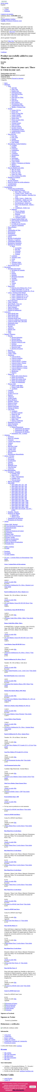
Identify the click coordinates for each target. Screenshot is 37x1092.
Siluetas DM (15, 515)
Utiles (9, 332)
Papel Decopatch (13, 300)
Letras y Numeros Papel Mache (17, 292)
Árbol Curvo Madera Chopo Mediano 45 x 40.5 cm (17, 705)
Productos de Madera (14, 513)
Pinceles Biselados (16, 340)
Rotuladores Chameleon (15, 243)
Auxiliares (14, 388)
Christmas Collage (20, 217)
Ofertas (6, 521)
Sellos (9, 228)
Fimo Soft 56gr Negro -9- (10, 968)
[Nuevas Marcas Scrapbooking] (13, 542)
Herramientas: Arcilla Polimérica (17, 144)
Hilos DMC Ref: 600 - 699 (19, 492)
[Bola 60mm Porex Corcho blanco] (14, 943)
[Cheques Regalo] (9, 1006)
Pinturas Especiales (13, 406)
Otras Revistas (12, 467)
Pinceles (10, 336)
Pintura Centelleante (17, 420)
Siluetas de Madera (13, 308)
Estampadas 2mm (13, 323)
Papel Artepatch (12, 307)
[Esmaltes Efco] (9, 543)
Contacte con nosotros (7, 14)
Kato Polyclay (12, 134)
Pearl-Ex (10, 350)
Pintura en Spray (12, 403)
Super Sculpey (15, 124)
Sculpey (10, 108)
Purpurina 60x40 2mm (14, 318)
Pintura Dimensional (17, 427)
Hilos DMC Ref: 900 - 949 (19, 497)
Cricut (13, 259)
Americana (11, 355)
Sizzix (13, 246)
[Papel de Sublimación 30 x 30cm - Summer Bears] (19, 727)
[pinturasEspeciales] (10, 527)
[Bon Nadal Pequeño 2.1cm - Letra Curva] (16, 670)
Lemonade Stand (20, 212)
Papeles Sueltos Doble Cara (19, 219)
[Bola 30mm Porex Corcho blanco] (14, 865)
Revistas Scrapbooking (14, 238)
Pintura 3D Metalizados (18, 382)
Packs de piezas (15, 480)
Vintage (13, 283)
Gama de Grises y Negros (18, 363)
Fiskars (10, 236)
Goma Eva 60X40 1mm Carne (12, 990)
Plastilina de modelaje (14, 177)
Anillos (10, 444)
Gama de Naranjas (16, 364)
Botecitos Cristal (12, 446)
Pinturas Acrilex (12, 425)
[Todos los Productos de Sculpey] (14, 531)
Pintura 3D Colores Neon (18, 379)
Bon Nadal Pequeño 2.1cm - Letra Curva (14, 675)
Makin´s (13, 164)
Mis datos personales (10, 1057)
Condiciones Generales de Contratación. (15, 1041)
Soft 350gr (14, 96)
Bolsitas (10, 452)
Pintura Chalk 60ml (17, 385)
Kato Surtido (15, 142)
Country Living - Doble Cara (23, 193)
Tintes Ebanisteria (13, 424)
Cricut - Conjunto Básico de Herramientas (15, 564)
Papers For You (15, 222)
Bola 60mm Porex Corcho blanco (12, 948)
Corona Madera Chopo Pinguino (12, 719)
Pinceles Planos (15, 339)
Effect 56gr (14, 89)
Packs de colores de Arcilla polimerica (18, 182)
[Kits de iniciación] (10, 1005)
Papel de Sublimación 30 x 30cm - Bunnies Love (16, 591)
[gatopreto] (7, 529)
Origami (10, 462)
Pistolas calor (11, 329)
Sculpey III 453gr (16, 116)
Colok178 (7, 1080)
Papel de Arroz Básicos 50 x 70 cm (21, 288)
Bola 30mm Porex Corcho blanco (12, 870)
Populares (7, 551)
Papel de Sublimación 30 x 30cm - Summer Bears (16, 734)
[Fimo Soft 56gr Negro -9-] (12, 963)
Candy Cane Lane (20, 216)
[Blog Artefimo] (9, 546)
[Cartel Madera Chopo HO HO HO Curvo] (17, 637)
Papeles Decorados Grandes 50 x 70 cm (22, 291)
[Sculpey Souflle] (9, 537)
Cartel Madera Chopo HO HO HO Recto (14, 609)
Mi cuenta (4, 1049)
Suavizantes (14, 158)
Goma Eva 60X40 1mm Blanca (12, 814)
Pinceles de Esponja (17, 348)
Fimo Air (14, 99)
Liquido (13, 139)
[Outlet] (6, 548)
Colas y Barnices (13, 302)
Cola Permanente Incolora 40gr (12, 765)
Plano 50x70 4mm (13, 316)
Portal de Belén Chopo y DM (11, 796)
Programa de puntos (10, 1043)
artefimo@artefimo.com (26, 1071)
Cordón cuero (12, 449)
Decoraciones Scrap (13, 265)
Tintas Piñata (11, 352)
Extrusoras (14, 148)
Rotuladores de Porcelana (15, 520)
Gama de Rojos (15, 356)
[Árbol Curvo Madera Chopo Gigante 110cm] (17, 776)
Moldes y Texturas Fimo (18, 107)
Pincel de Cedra (15, 347)
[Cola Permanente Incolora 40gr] (13, 760)
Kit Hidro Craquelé (16, 412)
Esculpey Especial (16, 128)
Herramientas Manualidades (16, 454)
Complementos (12, 184)
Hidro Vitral (14, 419)
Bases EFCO (15, 475)
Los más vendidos (9, 554)
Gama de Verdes (16, 369)
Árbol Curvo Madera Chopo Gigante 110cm (15, 783)
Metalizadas (14, 371)
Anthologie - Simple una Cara (23, 200)
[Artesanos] (7, 1010)
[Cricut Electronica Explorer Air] (13, 526)
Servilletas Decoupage (14, 268)
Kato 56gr (14, 136)
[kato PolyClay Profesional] (12, 535)
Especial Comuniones (17, 225)
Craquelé (10, 390)
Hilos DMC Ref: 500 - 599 (19, 491)
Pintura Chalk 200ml (17, 387)
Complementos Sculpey (18, 131)
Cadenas (10, 443)
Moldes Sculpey (16, 132)
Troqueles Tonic (16, 257)
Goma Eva (7, 312)
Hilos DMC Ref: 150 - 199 (19, 484)
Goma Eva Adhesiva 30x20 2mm (17, 320)
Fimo (9, 86)
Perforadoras (11, 233)
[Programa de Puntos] (10, 1003)
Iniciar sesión (4, 3)
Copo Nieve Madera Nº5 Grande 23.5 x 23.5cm (16, 752)
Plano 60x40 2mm (13, 313)
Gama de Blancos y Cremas (19, 368)
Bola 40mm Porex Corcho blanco (12, 831)
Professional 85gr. (16, 92)
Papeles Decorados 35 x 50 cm (20, 289)
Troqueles (18, 251)
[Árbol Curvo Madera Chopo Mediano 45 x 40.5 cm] (19, 699)
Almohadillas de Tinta (14, 230)
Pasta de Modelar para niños (16, 168)
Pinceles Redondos (16, 337)
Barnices (13, 372)
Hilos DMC (11, 483)
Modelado (7, 84)
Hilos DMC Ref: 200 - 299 (19, 486)
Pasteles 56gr (15, 91)
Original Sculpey (16, 123)
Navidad (13, 278)
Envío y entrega (8, 1038)
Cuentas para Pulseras (14, 441)
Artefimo (19, 1046)
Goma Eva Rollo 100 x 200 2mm (17, 321)
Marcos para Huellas (14, 481)
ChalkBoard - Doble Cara (22, 208)
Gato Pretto (11, 409)
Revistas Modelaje (13, 180)
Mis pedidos (7, 1053)
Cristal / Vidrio (12, 353)
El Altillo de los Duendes (18, 224)
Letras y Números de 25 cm (19, 294)
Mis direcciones (8, 1056)
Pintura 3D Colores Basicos (19, 376)
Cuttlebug (14, 256)
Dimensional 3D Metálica (22, 432)
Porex (9, 331)
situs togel (12, 31)
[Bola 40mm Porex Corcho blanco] (14, 826)
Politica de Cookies (9, 1039)
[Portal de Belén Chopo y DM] (13, 791)
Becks (13, 179)
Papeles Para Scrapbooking (15, 188)
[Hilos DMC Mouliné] (11, 524)
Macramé (10, 464)
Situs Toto (11, 41)
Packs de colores (16, 126)
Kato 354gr (14, 137)
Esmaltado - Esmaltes (14, 472)
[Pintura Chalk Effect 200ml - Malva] (15, 618)
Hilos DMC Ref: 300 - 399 (19, 488)
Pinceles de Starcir (16, 345)
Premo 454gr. (15, 118)
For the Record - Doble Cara (23, 203)
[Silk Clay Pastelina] (10, 540)
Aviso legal (7, 1035)
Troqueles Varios (16, 262)
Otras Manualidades (10, 470)
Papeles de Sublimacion (14, 310)
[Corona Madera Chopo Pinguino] (14, 714)
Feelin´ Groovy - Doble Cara (23, 198)
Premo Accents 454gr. (17, 120)
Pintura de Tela (12, 404)
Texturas (13, 152)
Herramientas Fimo (16, 104)
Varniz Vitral (15, 416)
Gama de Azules (16, 360)
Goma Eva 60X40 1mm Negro (12, 909)
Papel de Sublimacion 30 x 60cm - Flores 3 (15, 659)
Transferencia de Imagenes (15, 518)
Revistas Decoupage (13, 305)
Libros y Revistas (9, 456)
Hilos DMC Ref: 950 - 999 (19, 499)
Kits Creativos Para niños (18, 176)
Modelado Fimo (12, 465)
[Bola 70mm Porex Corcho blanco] (14, 884)
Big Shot (17, 249)
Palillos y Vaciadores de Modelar (20, 163)
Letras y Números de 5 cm (18, 299)
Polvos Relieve (12, 227)
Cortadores (14, 153)
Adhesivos (11, 328)
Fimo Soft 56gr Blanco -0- (10, 925)
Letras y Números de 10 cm (19, 297)
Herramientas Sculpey (17, 129)
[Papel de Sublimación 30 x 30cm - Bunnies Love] (19, 585)
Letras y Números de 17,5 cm (19, 296)
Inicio (6, 83)
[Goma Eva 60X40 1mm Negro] (13, 904)
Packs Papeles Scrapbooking (19, 220)
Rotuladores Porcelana (14, 422)
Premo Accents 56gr (17, 113)
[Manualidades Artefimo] (8, 19)
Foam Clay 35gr (16, 172)
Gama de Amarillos (16, 358)
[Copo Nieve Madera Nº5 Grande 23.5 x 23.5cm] (18, 745)
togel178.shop (8, 1078)
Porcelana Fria (12, 185)
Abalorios (7, 435)
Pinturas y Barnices (9, 334)
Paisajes (13, 273)
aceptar (32, 1086)
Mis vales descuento (10, 1054)
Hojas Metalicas (12, 400)
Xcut (12, 260)
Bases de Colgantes (13, 438)
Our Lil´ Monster (20, 211)
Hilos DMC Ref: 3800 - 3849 (19, 505)
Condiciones (7, 1036)
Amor (13, 284)
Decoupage (7, 267)
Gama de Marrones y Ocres (19, 366)
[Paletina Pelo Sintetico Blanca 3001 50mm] (17, 684)
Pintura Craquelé (16, 417)
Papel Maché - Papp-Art (15, 304)
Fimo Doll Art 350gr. (17, 97)
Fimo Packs (14, 100)
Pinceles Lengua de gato (18, 342)
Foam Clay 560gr (16, 174)
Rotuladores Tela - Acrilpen (19, 433)
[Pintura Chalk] (9, 534)
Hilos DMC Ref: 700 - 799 (19, 494)
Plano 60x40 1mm (13, 315)
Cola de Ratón (12, 448)
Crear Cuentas (15, 161)
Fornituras (11, 436)
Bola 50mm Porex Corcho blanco (12, 850)
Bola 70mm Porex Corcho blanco (12, 889)
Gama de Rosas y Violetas (18, 361)
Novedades (7, 553)
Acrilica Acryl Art (13, 393)
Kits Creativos (15, 102)
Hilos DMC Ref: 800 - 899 (19, 496)
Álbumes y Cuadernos (14, 240)
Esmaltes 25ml (15, 478)
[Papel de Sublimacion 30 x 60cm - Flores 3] (17, 652)
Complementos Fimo (17, 105)
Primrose (17, 214)
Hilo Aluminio (12, 451)
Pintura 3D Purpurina (17, 377)
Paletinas (14, 344)
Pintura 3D (11, 374)
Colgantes (11, 440)
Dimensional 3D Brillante (22, 428)
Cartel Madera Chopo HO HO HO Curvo (14, 644)
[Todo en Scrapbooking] (11, 539)
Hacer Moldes (15, 160)
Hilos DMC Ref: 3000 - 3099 (19, 500)
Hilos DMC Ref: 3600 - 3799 (19, 504)
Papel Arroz (11, 286)
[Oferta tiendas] (9, 1008)
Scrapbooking (8, 187)
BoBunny (14, 209)
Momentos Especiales (17, 276)
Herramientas (15, 140)
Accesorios (18, 248)
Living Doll (14, 121)
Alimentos (14, 280)
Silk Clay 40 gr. (15, 169)
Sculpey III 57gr (16, 110)
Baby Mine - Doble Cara (22, 192)
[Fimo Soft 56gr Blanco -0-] (12, 920)
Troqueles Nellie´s (16, 264)
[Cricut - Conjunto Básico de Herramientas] (17, 557)
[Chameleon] (8, 532)
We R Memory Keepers (18, 190)
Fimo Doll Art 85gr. (17, 94)
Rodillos (13, 147)
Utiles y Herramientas (17, 476)
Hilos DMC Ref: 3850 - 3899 (19, 507)
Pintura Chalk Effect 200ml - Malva (13, 623)
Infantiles (14, 275)
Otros (13, 281)
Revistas (10, 326)
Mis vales (7, 1059)
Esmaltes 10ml (15, 473)
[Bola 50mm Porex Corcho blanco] (14, 845)
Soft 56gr (14, 88)
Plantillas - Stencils (13, 401)
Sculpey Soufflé (16, 115)
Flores (13, 272)
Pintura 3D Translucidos (18, 380)
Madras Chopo (15, 516)
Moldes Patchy (15, 166)
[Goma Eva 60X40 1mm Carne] (13, 985)
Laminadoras (15, 150)
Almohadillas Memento (14, 241)
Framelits (17, 252)
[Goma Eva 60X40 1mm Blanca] (14, 809)
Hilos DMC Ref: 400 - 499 (19, 489)
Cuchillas (14, 145)
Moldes (13, 156)
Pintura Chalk (12, 384)
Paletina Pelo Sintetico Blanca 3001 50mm (15, 690)
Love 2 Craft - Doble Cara (22, 201)
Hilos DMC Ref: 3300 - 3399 (19, 502)
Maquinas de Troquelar (14, 244)
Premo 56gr (14, 112)
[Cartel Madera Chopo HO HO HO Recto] (16, 603)
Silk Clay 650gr (15, 171)
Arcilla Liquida (12, 398)
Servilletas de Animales (18, 270)
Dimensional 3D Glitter (21, 430)
